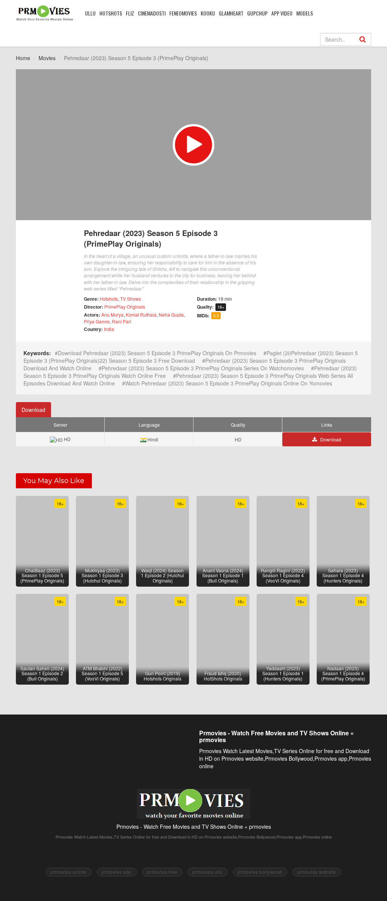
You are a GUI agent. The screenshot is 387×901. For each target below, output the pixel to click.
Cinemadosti (152, 13)
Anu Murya (112, 314)
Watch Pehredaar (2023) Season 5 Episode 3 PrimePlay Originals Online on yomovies (228, 383)
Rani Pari (121, 321)
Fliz (130, 13)
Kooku (208, 13)
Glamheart (231, 13)
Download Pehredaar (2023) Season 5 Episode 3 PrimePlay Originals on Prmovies (157, 353)
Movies (47, 58)
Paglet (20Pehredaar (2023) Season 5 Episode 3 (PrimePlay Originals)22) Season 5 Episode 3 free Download (190, 356)
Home (23, 58)
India (109, 329)
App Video (282, 13)
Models (304, 13)
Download (33, 409)
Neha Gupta (171, 314)
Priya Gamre (97, 321)
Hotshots (110, 13)
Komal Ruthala (141, 314)
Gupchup (257, 13)
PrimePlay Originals (124, 306)
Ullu (90, 13)
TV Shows (130, 298)
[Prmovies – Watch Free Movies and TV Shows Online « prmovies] (45, 12)
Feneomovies (183, 13)
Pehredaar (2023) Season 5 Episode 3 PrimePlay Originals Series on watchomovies (203, 368)
